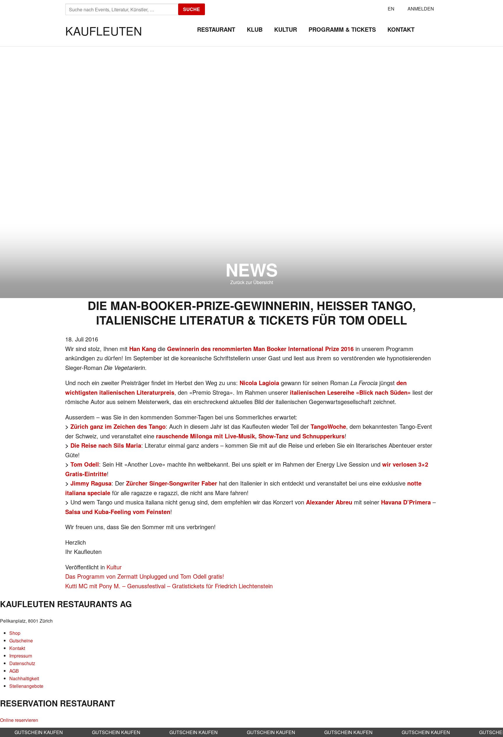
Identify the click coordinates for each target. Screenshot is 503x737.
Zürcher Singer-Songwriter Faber (171, 483)
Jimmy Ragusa (90, 483)
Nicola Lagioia (259, 382)
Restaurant (216, 29)
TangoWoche (328, 426)
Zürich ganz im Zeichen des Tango (118, 426)
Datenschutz (22, 663)
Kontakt (401, 29)
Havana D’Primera (406, 502)
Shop (14, 633)
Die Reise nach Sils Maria (105, 445)
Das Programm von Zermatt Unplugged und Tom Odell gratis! (144, 576)
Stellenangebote (26, 686)
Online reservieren (19, 720)
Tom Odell (84, 464)
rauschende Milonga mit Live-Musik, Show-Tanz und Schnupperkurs (250, 436)
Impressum (20, 655)
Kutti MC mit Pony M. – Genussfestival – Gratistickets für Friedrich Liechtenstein (169, 586)
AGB (14, 670)
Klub (255, 29)
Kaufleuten (103, 30)
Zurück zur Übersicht (251, 282)
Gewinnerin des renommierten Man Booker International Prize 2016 (260, 348)
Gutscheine (21, 640)
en (391, 8)
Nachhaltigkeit (24, 678)
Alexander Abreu (329, 502)
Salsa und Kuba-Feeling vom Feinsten (117, 511)
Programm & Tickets (342, 29)
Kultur (285, 29)
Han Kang (142, 348)
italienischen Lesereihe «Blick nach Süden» (350, 392)
